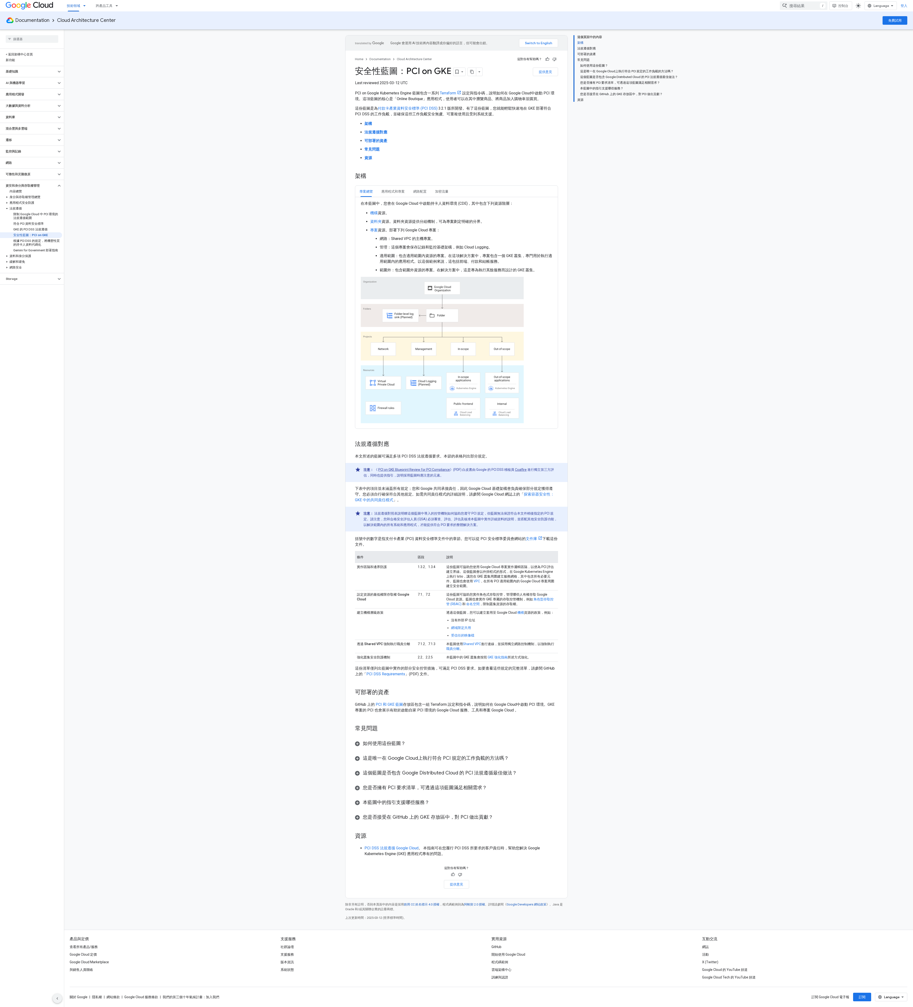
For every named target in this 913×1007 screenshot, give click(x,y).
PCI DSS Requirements (385, 674)
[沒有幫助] (554, 59)
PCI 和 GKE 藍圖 (389, 704)
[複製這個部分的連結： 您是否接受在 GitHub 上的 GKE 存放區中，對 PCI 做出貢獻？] (498, 817)
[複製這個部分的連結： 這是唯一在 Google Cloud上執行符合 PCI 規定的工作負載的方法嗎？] (515, 758)
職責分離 (453, 649)
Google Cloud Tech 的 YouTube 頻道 (729, 977)
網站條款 (113, 997)
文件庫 (531, 538)
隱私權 (97, 997)
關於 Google (78, 997)
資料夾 (376, 221)
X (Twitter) (710, 962)
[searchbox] (32, 39)
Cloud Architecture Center (86, 20)
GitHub (496, 947)
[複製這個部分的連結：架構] (371, 176)
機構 (374, 213)
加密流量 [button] (441, 191)
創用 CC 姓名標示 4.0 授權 (421, 904)
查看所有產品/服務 (84, 947)
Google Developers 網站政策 (526, 904)
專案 (374, 230)
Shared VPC (472, 644)
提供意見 (545, 72)
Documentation (32, 20)
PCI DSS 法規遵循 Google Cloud (391, 848)
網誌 (705, 947)
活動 (705, 954)
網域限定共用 (461, 628)
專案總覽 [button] (366, 191)
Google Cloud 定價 (83, 954)
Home (359, 59)
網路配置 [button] (420, 191)
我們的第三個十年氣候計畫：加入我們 (191, 997)
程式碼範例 (499, 962)
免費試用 (895, 20)
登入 (904, 6)
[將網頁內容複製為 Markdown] (472, 72)
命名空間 (473, 604)
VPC (477, 581)
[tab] (366, 191)
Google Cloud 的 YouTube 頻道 (725, 970)
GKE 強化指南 (498, 657)
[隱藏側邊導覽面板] (57, 998)
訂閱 (862, 997)
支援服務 (287, 954)
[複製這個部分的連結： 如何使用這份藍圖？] (411, 744)
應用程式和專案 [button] (393, 191)
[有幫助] (547, 59)
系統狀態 (287, 970)
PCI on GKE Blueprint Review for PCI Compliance (414, 470)
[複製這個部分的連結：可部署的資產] (394, 693)
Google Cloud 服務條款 (141, 997)
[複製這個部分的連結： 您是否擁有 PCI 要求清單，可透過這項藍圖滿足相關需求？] (493, 788)
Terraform (448, 93)
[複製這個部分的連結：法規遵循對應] (394, 444)
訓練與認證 (499, 977)
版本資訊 (287, 962)
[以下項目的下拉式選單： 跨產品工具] (118, 5)
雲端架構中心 (501, 970)
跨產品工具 (104, 6)
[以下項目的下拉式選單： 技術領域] (86, 5)
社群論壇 (287, 947)
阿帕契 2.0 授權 (474, 904)
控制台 (843, 6)
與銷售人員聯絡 (81, 970)
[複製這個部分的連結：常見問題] (382, 729)
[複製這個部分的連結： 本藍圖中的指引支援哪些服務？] (435, 803)
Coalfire (521, 470)
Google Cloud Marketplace (89, 962)
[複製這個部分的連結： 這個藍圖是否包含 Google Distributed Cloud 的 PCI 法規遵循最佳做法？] (521, 773)
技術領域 (73, 6)
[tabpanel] (456, 313)
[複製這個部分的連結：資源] (371, 836)
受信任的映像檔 (462, 635)
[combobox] (803, 5)
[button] (28, 71)
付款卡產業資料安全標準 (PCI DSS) (407, 108)
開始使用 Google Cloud (508, 954)
